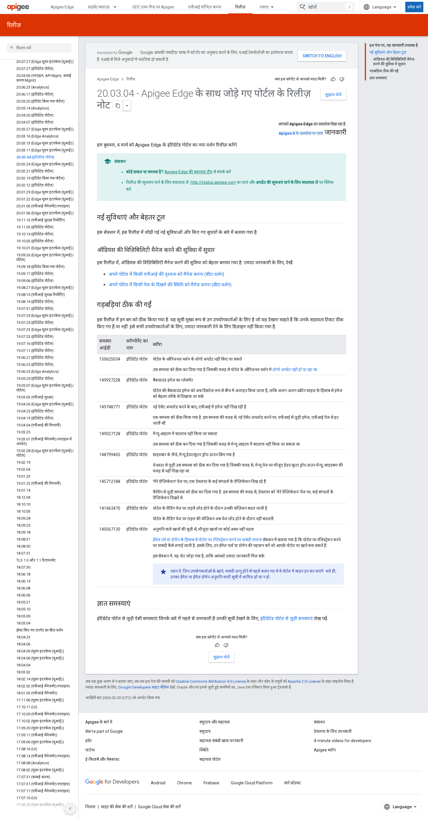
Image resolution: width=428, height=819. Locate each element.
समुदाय (205, 731)
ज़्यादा (264, 7)
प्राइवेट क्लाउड (99, 7)
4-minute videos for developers (342, 740)
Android (158, 783)
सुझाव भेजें (333, 94)
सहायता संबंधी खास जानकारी (221, 740)
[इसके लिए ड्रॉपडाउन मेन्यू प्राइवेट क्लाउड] (117, 7)
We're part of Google (104, 731)
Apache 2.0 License (304, 681)
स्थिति (203, 750)
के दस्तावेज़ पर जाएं (301, 133)
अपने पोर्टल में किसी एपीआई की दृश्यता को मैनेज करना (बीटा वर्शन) (166, 274)
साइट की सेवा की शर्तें (116, 806)
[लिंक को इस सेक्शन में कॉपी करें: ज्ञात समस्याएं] (136, 604)
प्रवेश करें (414, 7)
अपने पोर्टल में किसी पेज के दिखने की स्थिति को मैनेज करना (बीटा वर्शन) (170, 284)
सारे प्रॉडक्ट (292, 783)
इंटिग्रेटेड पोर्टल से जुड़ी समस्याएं (286, 618)
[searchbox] (39, 47)
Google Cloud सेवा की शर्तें (159, 806)
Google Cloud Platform (252, 783)
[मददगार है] (333, 79)
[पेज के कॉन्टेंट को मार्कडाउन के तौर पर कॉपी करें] (118, 106)
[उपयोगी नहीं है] (341, 79)
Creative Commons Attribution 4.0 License (211, 681)
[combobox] (326, 7)
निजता (90, 806)
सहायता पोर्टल (210, 759)
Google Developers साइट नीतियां (143, 687)
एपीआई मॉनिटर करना (204, 7)
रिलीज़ (240, 7)
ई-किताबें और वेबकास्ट (102, 759)
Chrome (184, 783)
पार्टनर (90, 750)
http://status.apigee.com (213, 182)
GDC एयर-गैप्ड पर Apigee (153, 7)
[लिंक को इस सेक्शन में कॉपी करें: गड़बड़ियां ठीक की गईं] (157, 305)
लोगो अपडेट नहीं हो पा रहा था (295, 369)
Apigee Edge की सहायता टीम (189, 172)
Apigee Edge (62, 7)
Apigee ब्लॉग (325, 750)
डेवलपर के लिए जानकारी (333, 731)
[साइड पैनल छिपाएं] (70, 808)
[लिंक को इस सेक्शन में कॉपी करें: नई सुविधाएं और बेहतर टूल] (171, 217)
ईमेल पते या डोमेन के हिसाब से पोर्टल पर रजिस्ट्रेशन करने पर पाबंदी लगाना (207, 539)
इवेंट (88, 740)
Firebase (211, 783)
